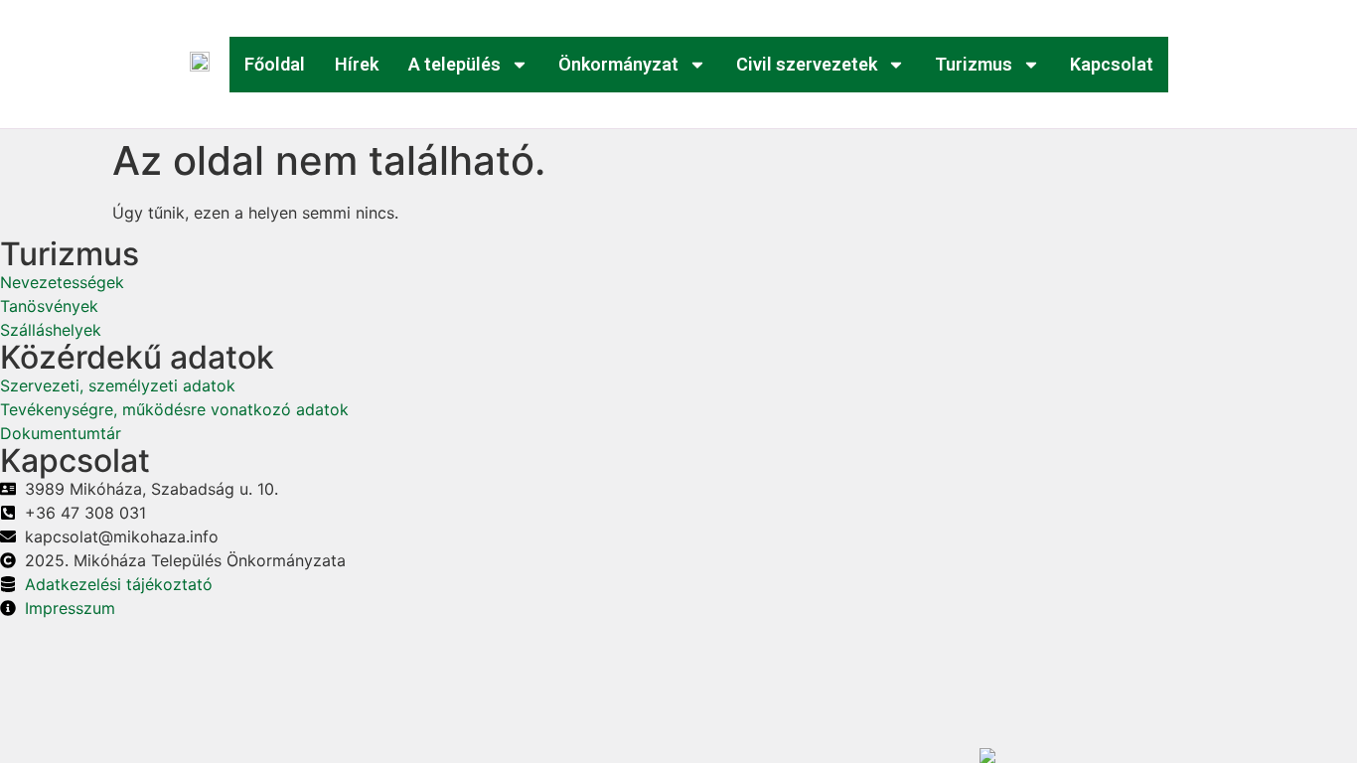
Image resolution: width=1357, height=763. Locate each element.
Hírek (356, 64)
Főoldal (274, 64)
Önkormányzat (618, 64)
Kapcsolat (1111, 64)
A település (454, 64)
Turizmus (973, 64)
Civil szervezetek (806, 64)
